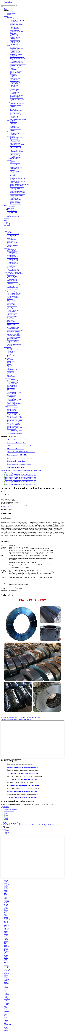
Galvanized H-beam (15, 141)
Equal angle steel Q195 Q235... (17, 455)
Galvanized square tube (16, 148)
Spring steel (13, 33)
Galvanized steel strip (15, 154)
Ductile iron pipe (14, 89)
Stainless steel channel (15, 199)
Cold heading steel (14, 168)
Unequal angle (10, 372)
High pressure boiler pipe (16, 98)
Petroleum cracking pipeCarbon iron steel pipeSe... (23, 779)
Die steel (12, 170)
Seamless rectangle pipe (16, 67)
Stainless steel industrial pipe (17, 195)
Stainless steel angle (15, 198)
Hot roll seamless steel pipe (17, 57)
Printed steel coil (14, 117)
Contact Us (6, 218)
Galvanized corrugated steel (17, 103)
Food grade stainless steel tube (17, 196)
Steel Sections (10, 131)
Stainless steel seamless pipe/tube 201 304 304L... (22, 791)
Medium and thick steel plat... (16, 443)
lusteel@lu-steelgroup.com (10, 809)
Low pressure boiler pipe (16, 95)
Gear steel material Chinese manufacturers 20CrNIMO (17, 719)
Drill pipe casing (14, 79)
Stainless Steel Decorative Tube (33, 824)
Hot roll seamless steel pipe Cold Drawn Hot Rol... (23, 773)
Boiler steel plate (14, 27)
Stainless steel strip (15, 182)
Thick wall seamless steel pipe (17, 58)
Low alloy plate (14, 21)
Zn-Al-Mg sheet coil (15, 116)
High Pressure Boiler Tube (18, 824)
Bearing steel (13, 164)
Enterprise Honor (11, 13)
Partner (9, 14)
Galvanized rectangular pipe (17, 144)
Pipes (8, 45)
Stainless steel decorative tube (17, 194)
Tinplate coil (13, 109)
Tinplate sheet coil (14, 158)
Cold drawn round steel (16, 167)
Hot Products (4, 823)
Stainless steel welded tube (16, 185)
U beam (9, 364)
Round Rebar (13, 123)
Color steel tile (13, 106)
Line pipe (12, 86)
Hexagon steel (10, 371)
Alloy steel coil (14, 35)
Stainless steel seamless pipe (17, 187)
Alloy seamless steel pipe (16, 62)
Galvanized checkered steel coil (18, 119)
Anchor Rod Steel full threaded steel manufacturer (23, 785)
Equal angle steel (14, 133)
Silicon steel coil (14, 34)
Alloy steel (13, 161)
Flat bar (9, 362)
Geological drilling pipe (16, 83)
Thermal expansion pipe (16, 71)
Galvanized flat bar (15, 140)
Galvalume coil (14, 139)
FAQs (8, 215)
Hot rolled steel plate (15, 18)
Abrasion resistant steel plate (17, 31)
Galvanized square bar (15, 147)
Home (5, 9)
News (5, 205)
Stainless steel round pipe (16, 188)
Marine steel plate (14, 26)
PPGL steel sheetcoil (15, 113)
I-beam (8, 368)
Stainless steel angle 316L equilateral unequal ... (22, 767)
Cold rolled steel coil (15, 38)
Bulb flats (9, 373)
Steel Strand (13, 126)
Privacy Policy (17, 823)
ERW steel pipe (14, 47)
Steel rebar (12, 130)
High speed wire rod (15, 124)
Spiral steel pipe (14, 69)
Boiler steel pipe (14, 85)
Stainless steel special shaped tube (18, 192)
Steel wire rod (13, 122)
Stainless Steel (10, 177)
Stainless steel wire (15, 202)
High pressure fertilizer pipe (17, 99)
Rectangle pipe (14, 75)
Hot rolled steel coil (15, 37)
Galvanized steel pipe (15, 153)
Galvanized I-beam (15, 143)
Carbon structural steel (15, 165)
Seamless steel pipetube (16, 54)
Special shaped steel (12, 369)
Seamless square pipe (15, 65)
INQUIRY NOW (5, 807)
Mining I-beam (10, 361)
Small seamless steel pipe (16, 59)
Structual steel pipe (15, 92)
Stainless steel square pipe (16, 189)
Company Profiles (11, 11)
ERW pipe (12, 68)
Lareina (8, 833)
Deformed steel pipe (15, 82)
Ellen (7, 832)
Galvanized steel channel (16, 151)
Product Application (12, 211)
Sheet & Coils (10, 17)
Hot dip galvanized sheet (16, 157)
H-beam (9, 366)
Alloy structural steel (15, 163)
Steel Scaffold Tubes (15, 51)
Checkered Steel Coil (15, 44)
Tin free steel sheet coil (16, 110)
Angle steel (10, 359)
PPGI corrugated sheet (15, 105)
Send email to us (5, 506)
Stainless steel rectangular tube (17, 191)
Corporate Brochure (12, 212)
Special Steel (10, 160)
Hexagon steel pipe (15, 78)
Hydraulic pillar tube (15, 96)
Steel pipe (12, 76)
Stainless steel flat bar (15, 204)
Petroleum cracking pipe (16, 100)
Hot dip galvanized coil (16, 156)
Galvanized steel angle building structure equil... (22, 797)
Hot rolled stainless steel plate (17, 178)
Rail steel (9, 365)
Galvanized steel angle (15, 150)
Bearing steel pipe (14, 91)
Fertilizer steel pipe (15, 72)
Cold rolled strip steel (15, 41)
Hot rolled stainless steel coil (17, 180)
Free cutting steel (14, 171)
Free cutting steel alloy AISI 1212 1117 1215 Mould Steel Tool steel (23, 717)
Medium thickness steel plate (17, 20)
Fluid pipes (13, 93)
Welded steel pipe (14, 50)
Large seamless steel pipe (16, 61)
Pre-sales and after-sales (13, 216)
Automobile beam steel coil (17, 24)
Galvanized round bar (15, 146)
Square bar (13, 134)
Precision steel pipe (15, 55)
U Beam (54, 824)
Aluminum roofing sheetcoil (17, 115)
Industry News (10, 208)
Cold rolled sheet (14, 42)
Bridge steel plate (14, 28)
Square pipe (13, 74)
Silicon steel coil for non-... (15, 449)
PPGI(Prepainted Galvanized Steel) (12, 272)
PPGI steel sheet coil (15, 112)
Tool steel (12, 175)
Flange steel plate (14, 30)
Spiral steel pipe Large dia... (16, 461)
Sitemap (10, 823)
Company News (11, 206)
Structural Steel (11, 120)
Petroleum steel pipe (15, 52)
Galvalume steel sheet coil (16, 107)
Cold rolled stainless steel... (15, 467)
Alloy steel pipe (14, 88)
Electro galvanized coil (16, 137)
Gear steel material (14, 172)
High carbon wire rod (15, 129)
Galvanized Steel (11, 136)
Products (6, 16)
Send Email (3, 829)
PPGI (8, 102)
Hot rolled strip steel (15, 40)
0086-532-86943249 (9, 811)
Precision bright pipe (15, 81)
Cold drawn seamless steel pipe (18, 64)
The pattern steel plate (15, 23)
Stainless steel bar (14, 201)
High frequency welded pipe (17, 48)
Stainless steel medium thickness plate (19, 184)
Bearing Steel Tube (47, 824)
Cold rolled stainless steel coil (17, 181)
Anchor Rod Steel (14, 127)
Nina (7, 830)
